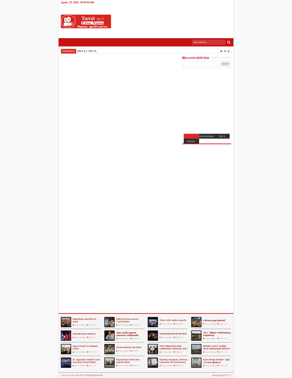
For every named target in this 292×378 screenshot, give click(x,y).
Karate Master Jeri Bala (128, 347)
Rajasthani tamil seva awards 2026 (127, 361)
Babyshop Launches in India (84, 320)
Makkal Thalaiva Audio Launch (156, 297)
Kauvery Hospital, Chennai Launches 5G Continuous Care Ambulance (174, 362)
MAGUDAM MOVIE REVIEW (173, 333)
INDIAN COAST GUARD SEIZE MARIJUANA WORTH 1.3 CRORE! (216, 349)
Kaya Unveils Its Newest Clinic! (85, 347)
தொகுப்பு (191, 141)
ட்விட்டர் (222, 136)
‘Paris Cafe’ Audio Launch (173, 320)
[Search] (228, 42)
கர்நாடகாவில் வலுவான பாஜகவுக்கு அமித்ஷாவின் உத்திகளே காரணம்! (127, 335)
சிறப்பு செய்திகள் (206, 136)
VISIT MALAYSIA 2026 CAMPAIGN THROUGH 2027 (173, 347)
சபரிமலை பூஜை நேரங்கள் (214, 320)
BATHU (227, 375)
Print (157, 77)
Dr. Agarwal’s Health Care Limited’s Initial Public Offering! (86, 362)
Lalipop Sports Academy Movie (118, 297)
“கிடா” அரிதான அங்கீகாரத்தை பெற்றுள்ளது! (217, 334)
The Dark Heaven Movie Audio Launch (79, 298)
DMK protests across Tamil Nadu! (127, 320)
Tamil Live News (68, 375)
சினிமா (76, 239)
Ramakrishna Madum (84, 333)
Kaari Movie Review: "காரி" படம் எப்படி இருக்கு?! (216, 361)
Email (168, 77)
